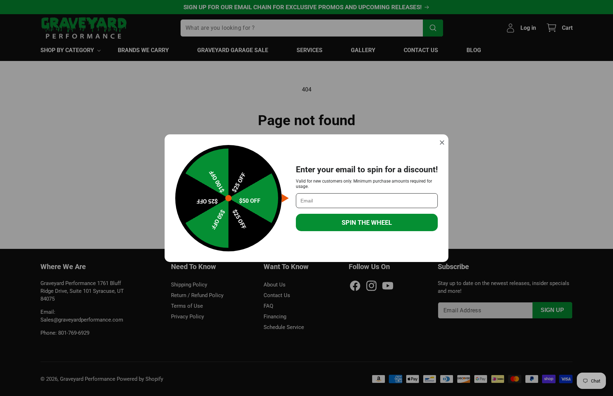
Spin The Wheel (367, 222)
